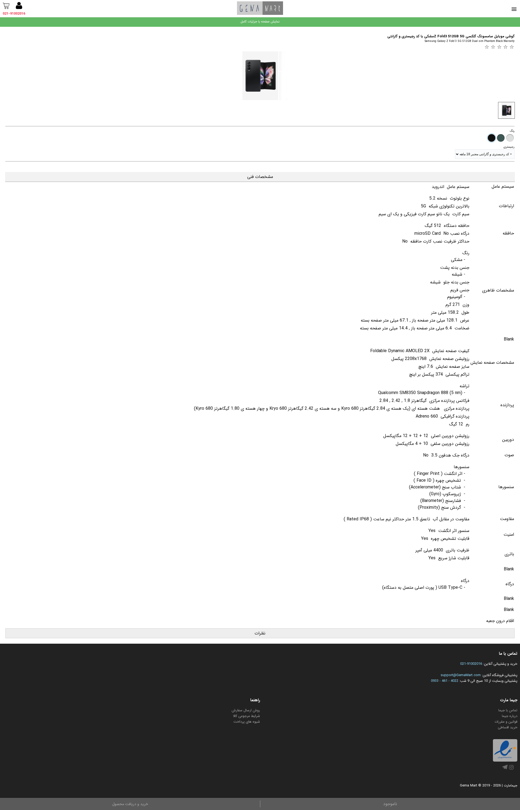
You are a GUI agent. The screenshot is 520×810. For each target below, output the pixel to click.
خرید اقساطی (507, 727)
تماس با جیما (507, 710)
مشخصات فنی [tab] (260, 176)
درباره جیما (509, 716)
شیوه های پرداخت (246, 722)
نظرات (260, 633)
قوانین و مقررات (506, 722)
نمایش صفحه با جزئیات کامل (260, 21)
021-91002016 (14, 13)
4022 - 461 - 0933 (444, 681)
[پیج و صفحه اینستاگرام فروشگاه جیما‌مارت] (511, 770)
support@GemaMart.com (461, 675)
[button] (19, 6)
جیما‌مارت (510, 785)
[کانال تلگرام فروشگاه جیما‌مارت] (505, 769)
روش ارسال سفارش (246, 710)
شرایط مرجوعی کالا (246, 716)
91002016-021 (471, 664)
